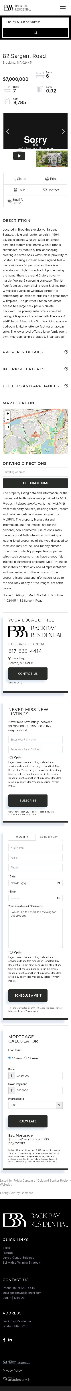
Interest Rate (16, 1098)
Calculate (27, 1121)
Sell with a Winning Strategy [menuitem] (21, 1262)
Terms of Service (25, 1011)
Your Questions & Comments (25, 906)
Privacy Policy (12, 1370)
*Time (12, 891)
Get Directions (35, 483)
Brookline (57, 595)
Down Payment (17, 1084)
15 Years (33, 1058)
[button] (35, 32)
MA (30, 595)
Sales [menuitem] (6, 1248)
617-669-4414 (25, 651)
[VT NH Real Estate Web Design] (35, 1379)
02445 (11, 600)
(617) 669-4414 (24, 1288)
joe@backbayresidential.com (22, 1293)
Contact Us (28, 673)
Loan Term (14, 1050)
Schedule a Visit (49, 837)
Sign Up (19, 1298)
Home (7, 595)
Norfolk (42, 595)
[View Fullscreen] (7, 427)
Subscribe (28, 800)
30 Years (17, 1058)
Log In (7, 1298)
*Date (11, 876)
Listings (20, 595)
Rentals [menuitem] (8, 1252)
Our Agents (15, 683)
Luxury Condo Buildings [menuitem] (18, 1257)
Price (11, 1069)
